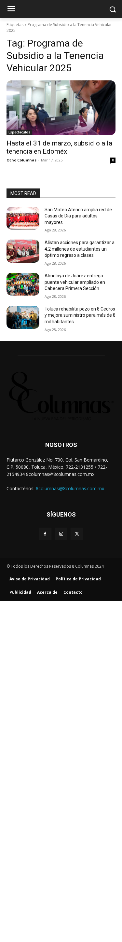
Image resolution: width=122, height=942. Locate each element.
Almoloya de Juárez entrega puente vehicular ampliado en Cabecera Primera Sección (75, 282)
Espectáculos (19, 132)
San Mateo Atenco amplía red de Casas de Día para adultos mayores (78, 216)
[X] (77, 534)
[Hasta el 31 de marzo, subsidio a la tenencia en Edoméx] (61, 107)
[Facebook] (45, 534)
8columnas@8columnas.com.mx (70, 488)
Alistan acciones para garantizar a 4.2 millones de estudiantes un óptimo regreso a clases (80, 249)
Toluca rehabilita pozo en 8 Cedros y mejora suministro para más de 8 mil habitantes (80, 315)
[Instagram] (61, 534)
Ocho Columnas (21, 160)
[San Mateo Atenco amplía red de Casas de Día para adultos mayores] (23, 218)
